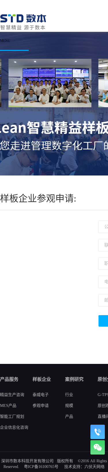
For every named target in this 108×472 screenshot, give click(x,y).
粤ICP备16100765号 (41, 467)
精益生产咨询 (12, 395)
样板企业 (42, 379)
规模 (69, 405)
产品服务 (9, 379)
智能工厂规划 (12, 416)
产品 (69, 416)
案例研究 (74, 379)
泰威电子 (41, 395)
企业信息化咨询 (14, 427)
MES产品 (8, 405)
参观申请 (41, 405)
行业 (69, 395)
